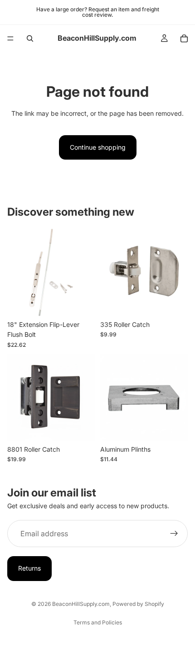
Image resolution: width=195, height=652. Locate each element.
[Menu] (10, 38)
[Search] (30, 38)
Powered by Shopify (138, 603)
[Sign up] (174, 533)
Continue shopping (98, 147)
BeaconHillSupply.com (81, 603)
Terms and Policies (97, 622)
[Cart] (184, 38)
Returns (29, 568)
